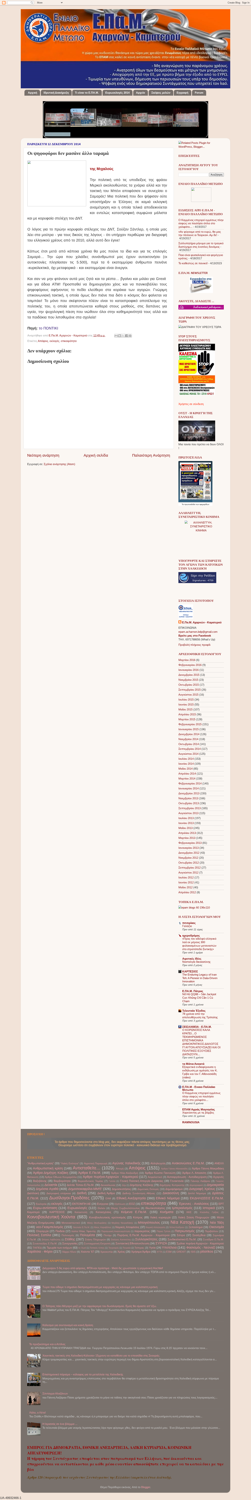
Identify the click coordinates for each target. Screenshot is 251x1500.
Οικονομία (216, 1227)
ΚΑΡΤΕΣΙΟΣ (190, 971)
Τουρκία (127, 1248)
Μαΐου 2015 (185, 709)
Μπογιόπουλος (149, 1222)
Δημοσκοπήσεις (121, 1189)
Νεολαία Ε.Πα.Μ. (81, 1227)
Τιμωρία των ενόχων (59, 1247)
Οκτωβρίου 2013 (188, 803)
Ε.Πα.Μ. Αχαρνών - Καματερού (68, 335)
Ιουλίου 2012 (186, 877)
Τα (183, 504)
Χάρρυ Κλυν (69, 1251)
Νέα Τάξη (217, 1222)
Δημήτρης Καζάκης (141, 1184)
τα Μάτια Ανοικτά (193, 1063)
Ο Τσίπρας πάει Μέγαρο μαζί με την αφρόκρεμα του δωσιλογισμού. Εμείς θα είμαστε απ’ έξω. (99, 1306)
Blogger (145, 1487)
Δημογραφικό (196, 1185)
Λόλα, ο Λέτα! (37, 1412)
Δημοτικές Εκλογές (148, 1189)
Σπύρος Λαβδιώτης (51, 1239)
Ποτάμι (108, 1235)
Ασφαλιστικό (155, 1177)
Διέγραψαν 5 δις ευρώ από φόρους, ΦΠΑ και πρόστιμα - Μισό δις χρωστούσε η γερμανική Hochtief (102, 1268)
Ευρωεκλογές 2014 (117, 92)
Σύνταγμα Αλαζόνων (55, 1393)
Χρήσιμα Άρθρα (140, 1251)
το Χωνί (82, 1248)
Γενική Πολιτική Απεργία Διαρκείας (141, 1180)
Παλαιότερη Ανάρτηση (151, 455)
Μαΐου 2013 (185, 828)
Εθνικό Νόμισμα (168, 1198)
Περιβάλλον (211, 1231)
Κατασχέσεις (103, 1212)
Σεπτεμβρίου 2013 (189, 808)
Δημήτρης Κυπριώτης (171, 1185)
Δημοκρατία (215, 1185)
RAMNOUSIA (191, 1122)
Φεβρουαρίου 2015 (190, 724)
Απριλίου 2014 (187, 773)
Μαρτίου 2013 (186, 837)
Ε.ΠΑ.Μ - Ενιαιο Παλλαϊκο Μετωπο (198, 1088)
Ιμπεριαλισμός (182, 1208)
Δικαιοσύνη (171, 1193)
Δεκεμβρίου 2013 (188, 793)
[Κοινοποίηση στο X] (123, 336)
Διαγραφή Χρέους (202, 1189)
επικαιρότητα (69, 340)
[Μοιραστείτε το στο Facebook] (126, 336)
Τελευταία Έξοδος (194, 1010)
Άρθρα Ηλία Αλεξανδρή (124, 1173)
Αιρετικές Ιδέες (191, 958)
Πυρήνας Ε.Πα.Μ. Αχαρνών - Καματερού (143, 1235)
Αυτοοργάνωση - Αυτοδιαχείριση (187, 1176)
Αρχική (32, 92)
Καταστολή (81, 1212)
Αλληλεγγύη (157, 1163)
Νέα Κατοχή (182, 1222)
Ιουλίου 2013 (186, 818)
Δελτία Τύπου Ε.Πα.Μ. (80, 1184)
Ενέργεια (102, 1203)
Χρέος (121, 1251)
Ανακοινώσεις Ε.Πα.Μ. (188, 1163)
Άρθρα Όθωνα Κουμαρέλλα (60, 1177)
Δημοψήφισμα (174, 1189)
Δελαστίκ (50, 1185)
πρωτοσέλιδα (189, 504)
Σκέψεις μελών (160, 92)
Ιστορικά (209, 1208)
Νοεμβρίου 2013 (188, 798)
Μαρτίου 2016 (186, 659)
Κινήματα (166, 1212)
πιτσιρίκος (189, 922)
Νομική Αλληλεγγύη (155, 1227)
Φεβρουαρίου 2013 (190, 842)
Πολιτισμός (68, 1235)
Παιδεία (60, 1231)
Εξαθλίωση (119, 1204)
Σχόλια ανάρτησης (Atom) (59, 464)
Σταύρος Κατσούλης (121, 1239)
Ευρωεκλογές (77, 1208)
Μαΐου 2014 (185, 768)
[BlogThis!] (119, 336)
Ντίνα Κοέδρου (176, 1227)
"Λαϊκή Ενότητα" (69, 1163)
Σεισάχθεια (199, 1235)
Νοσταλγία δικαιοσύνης (196, 961)
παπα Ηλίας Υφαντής (83, 1231)
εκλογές (54, 340)
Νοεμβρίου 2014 (188, 739)
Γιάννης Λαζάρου (200, 1181)
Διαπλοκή (33, 1193)
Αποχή (120, 1168)
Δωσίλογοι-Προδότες (69, 1197)
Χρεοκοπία (106, 1251)
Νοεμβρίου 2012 (188, 857)
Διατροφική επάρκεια (58, 1193)
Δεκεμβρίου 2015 (188, 674)
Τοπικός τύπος (97, 1248)
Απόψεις (43, 340)
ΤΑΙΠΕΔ (37, 1247)
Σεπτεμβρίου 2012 (189, 867)
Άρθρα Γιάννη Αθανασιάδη (174, 1168)
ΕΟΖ (132, 1203)
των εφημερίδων (202, 504)
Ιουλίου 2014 (186, 758)
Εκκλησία (41, 1204)
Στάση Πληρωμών (95, 1239)
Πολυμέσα (87, 1235)
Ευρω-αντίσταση (45, 1208)
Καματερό (33, 1212)
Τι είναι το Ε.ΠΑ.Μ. (87, 92)
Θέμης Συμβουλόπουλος (125, 1208)
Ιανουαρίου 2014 (188, 788)
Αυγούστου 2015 (188, 694)
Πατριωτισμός (185, 1231)
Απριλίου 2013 (187, 832)
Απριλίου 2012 (187, 892)
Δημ (124, 1185)
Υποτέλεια (169, 1247)
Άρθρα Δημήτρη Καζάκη (50, 1173)
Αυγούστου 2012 (188, 872)
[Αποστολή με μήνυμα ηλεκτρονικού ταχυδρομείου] (116, 336)
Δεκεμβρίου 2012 (188, 852)
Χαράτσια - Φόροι (40, 1251)
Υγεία (152, 1247)
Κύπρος (138, 1217)
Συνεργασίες (70, 1243)
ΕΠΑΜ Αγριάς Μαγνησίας (198, 1109)
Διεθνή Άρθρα (106, 1193)
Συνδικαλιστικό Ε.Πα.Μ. (182, 1239)
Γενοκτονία (177, 1180)
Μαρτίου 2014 (186, 778)
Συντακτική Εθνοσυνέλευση (132, 1243)
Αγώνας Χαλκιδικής (126, 1163)
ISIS (193, 1251)
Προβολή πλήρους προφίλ (194, 644)
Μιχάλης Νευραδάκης (122, 1223)
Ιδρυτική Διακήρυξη (56, 92)
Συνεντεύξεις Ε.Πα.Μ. (45, 1243)
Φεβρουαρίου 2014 (190, 783)
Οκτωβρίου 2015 (188, 684)
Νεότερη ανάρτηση (43, 455)
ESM (169, 1251)
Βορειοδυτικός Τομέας (90, 1181)
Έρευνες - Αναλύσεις (194, 1204)
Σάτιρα (181, 1235)
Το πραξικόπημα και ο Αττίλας (47, 1344)
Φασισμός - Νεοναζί (200, 1247)
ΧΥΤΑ (159, 1252)
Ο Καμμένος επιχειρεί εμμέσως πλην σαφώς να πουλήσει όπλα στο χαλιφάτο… (201, 223)
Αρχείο (140, 92)
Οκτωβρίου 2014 (188, 744)
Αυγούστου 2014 (188, 753)
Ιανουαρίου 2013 (188, 847)
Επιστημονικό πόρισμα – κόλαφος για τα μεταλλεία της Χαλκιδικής (82, 1374)
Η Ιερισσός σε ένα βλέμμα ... (59, 1423)
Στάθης (70, 1239)
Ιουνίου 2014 (186, 763)
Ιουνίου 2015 (186, 704)
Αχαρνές (218, 1176)
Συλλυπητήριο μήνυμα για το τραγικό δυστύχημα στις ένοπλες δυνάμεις (200, 245)
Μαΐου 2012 (185, 887)
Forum (199, 92)
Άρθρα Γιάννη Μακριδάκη (208, 1168)
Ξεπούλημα (196, 1227)
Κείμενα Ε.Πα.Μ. (134, 1212)
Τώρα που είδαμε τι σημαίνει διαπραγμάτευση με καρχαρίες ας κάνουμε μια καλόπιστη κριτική (99, 1287)
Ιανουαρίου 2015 (188, 729)
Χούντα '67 (87, 1251)
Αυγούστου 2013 (188, 813)
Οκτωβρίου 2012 (188, 862)
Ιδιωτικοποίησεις (155, 1208)
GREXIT (181, 1251)
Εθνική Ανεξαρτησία (131, 1198)
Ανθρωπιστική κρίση (48, 1168)
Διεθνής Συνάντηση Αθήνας (138, 1193)
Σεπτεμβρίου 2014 (189, 748)
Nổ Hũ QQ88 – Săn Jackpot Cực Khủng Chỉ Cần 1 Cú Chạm (199, 998)
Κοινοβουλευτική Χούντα (51, 1216)
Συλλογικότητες (146, 1239)
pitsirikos (206, 1251)
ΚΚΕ (189, 1212)
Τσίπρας (139, 1247)
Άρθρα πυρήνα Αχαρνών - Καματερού (110, 1177)
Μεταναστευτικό (71, 1222)
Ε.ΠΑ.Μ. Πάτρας (192, 991)
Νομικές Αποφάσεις (127, 1227)
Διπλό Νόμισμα (197, 1193)
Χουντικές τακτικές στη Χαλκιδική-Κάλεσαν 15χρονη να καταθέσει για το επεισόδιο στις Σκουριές (100, 1355)
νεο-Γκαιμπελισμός (49, 1227)
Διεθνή (82, 1193)
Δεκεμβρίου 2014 (188, 734)
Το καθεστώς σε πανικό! (193, 263)
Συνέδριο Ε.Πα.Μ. (213, 1239)
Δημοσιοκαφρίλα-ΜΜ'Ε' (85, 1189)
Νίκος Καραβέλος (102, 1227)
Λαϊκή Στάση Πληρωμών (193, 1217)
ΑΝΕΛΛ (219, 1163)
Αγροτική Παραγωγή (95, 1163)
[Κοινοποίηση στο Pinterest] (130, 336)
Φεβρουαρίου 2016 (190, 664)
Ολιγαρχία (42, 1231)
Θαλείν (101, 1208)
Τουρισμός (113, 1248)
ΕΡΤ (221, 1203)
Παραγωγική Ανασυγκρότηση (115, 1231)
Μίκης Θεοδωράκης (97, 1223)
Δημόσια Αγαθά (47, 1189)
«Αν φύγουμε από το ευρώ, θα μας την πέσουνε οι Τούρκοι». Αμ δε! (199, 233)
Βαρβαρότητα (62, 1180)
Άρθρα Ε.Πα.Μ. (89, 1173)
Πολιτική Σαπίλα (39, 1235)
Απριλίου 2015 (187, 714)
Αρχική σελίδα (96, 455)
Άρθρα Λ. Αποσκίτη (194, 1172)
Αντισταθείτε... (86, 1167)
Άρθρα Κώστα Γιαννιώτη (160, 1172)
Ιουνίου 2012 (186, 882)
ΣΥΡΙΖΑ (161, 1243)
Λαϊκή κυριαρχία (160, 1217)
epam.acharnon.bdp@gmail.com (198, 631)
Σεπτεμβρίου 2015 (189, 689)
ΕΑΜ (108, 1198)
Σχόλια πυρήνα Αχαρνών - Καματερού (200, 1243)
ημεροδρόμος (191, 935)
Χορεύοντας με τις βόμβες (198, 1112)
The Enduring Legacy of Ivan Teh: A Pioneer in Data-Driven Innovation (199, 978)
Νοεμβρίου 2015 (188, 679)
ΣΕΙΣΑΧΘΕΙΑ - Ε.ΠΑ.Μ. (197, 1026)
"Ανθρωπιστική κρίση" (40, 1163)
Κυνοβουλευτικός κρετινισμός (107, 1217)
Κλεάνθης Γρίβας (209, 1212)
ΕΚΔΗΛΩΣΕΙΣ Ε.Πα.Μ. (207, 1198)
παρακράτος (142, 1231)
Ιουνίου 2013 (186, 823)
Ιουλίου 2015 (186, 699)
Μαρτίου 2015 (186, 719)
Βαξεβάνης (40, 1180)
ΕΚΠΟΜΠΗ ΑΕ (81, 1203)
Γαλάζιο (187, 926)
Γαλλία (112, 1181)
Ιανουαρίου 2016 (188, 669)
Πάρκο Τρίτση (164, 1231)
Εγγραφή (182, 92)
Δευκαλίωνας (108, 1185)
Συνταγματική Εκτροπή (97, 1243)
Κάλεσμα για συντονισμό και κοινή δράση (67, 1325)
